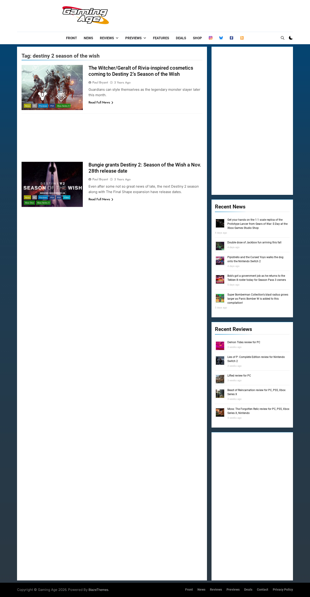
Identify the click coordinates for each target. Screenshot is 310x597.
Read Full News (99, 102)
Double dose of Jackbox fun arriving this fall (254, 242)
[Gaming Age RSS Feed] (242, 38)
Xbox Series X (63, 105)
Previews (133, 38)
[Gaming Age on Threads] (210, 38)
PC (34, 105)
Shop (197, 38)
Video (66, 197)
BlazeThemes (98, 590)
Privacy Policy (283, 590)
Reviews (107, 38)
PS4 (52, 197)
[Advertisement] (210, 15)
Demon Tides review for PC (243, 342)
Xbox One (29, 202)
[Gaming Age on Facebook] (231, 38)
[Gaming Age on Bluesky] (221, 38)
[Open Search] (282, 38)
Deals (181, 38)
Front (71, 38)
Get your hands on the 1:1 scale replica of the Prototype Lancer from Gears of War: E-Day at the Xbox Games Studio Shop (257, 224)
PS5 (52, 105)
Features (161, 38)
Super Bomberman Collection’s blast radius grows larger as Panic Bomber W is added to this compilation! (257, 298)
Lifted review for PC (239, 375)
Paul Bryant (100, 82)
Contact (262, 590)
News (88, 38)
